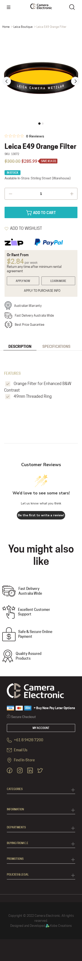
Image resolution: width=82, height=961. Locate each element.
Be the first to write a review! (41, 515)
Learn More (58, 281)
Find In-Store (24, 760)
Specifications (56, 346)
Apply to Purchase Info (42, 290)
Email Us (20, 750)
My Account (41, 728)
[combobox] (73, 6)
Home (6, 26)
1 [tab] (39, 123)
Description (19, 346)
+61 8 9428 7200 (28, 740)
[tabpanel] (41, 78)
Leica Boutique (23, 26)
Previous (6, 81)
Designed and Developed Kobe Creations (41, 925)
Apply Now (23, 281)
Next (75, 81)
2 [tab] (42, 123)
